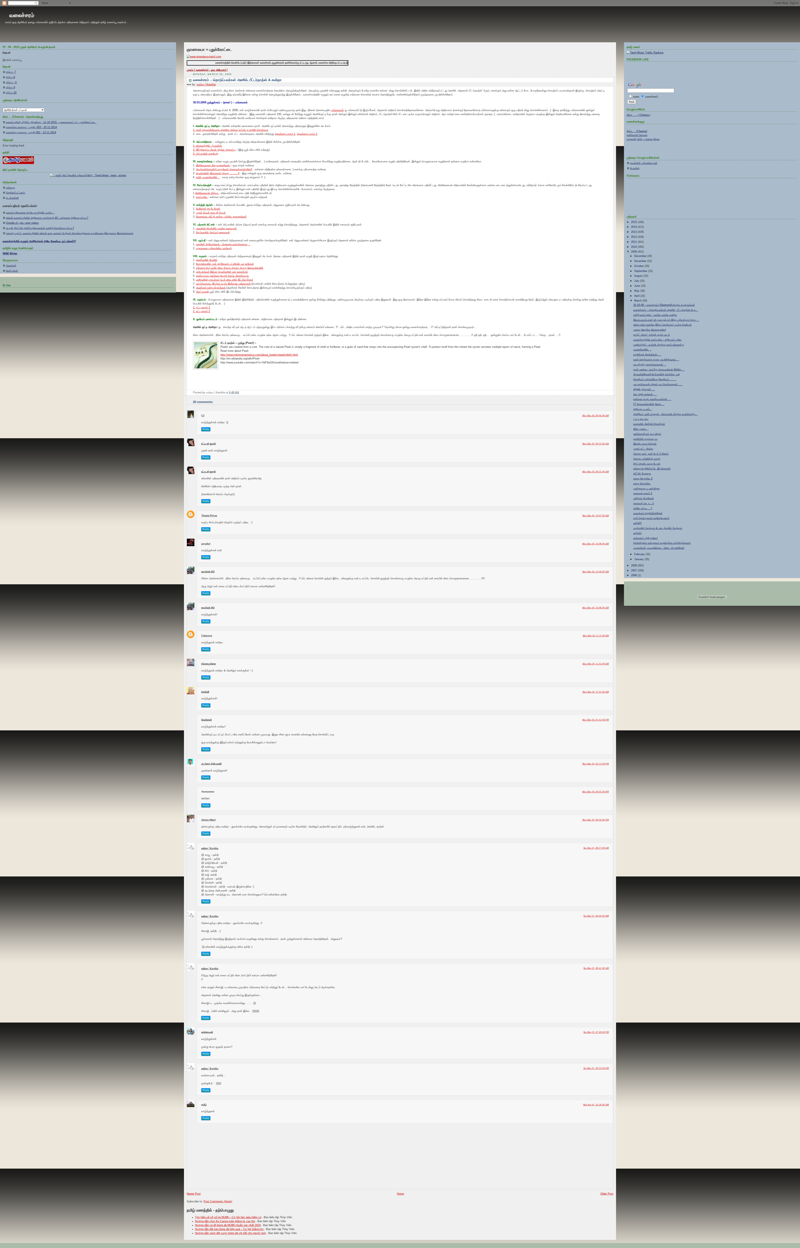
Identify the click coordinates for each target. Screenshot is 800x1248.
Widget (491, 732)
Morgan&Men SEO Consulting (471, 732)
